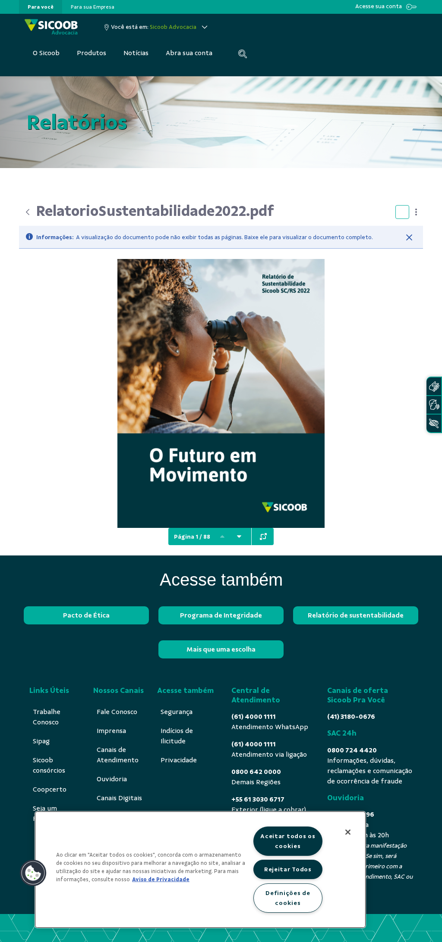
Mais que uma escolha (221, 649)
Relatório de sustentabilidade (356, 615)
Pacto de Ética (86, 615)
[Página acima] (222, 536)
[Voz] (433, 405)
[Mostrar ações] (416, 212)
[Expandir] (263, 536)
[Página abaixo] (239, 536)
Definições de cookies (287, 897)
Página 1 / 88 (192, 536)
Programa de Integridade (221, 615)
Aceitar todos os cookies (288, 841)
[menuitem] (40, 7)
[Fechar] (409, 237)
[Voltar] (27, 212)
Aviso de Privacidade (160, 879)
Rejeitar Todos (288, 869)
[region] (200, 869)
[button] (33, 873)
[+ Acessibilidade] (433, 423)
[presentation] (40, 7)
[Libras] (433, 386)
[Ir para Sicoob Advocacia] (51, 27)
